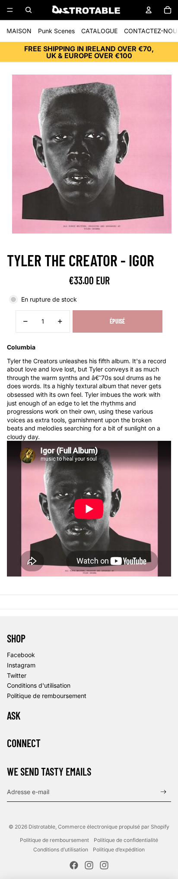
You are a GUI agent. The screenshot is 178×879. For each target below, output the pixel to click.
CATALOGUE (99, 30)
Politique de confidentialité (126, 840)
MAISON (19, 30)
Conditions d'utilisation (38, 685)
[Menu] (10, 10)
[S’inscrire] (163, 792)
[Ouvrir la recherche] (28, 9)
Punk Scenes (56, 30)
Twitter (16, 675)
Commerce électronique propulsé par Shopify (113, 826)
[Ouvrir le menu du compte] (148, 9)
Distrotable (42, 826)
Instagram (21, 665)
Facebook (21, 654)
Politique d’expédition (119, 849)
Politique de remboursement (46, 695)
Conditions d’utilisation (60, 849)
